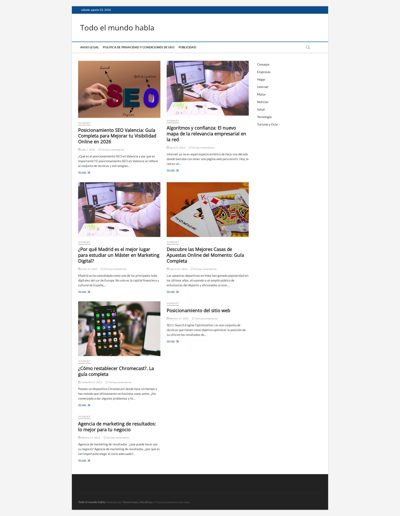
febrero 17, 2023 (179, 318)
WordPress (146, 502)
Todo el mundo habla (117, 27)
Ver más (90, 172)
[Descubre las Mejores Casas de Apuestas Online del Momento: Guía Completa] (208, 209)
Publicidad (187, 47)
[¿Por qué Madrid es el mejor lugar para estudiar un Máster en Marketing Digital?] (119, 209)
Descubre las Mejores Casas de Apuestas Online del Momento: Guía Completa (205, 255)
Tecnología (264, 117)
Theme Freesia (130, 502)
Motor (261, 94)
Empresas (264, 72)
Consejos (263, 64)
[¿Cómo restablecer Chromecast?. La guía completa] (119, 328)
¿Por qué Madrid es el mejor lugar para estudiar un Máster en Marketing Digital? (118, 255)
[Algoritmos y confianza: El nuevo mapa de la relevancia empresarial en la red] (208, 88)
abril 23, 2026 (177, 147)
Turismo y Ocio (267, 124)
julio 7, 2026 (87, 149)
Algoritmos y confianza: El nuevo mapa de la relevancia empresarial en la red (206, 133)
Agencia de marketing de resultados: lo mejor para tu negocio (117, 426)
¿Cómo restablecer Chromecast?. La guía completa (116, 371)
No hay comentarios (112, 149)
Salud (261, 109)
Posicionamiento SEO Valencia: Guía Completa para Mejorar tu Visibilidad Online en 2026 (117, 136)
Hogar (261, 79)
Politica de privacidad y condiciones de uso (138, 47)
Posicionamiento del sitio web (198, 310)
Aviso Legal (89, 47)
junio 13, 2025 (88, 268)
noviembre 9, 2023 (91, 382)
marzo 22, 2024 (178, 268)
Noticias (263, 102)
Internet (84, 123)
